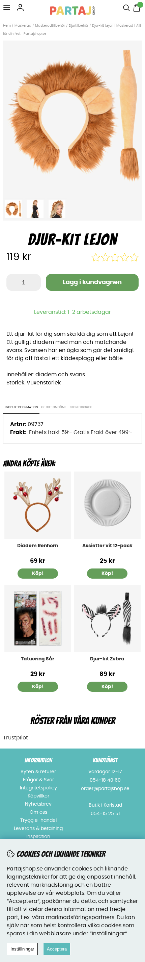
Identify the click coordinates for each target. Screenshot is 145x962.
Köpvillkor (38, 796)
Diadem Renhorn (37, 545)
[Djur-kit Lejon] (72, 191)
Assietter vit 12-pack (107, 545)
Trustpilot (15, 737)
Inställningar (22, 949)
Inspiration (38, 836)
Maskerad (22, 25)
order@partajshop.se (105, 788)
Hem (7, 25)
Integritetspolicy (38, 788)
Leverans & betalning (38, 828)
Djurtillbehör (78, 25)
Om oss (38, 812)
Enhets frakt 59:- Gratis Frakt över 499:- (81, 432)
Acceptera (57, 949)
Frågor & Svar (38, 780)
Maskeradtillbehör (50, 25)
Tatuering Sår (37, 659)
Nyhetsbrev (38, 804)
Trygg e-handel (38, 820)
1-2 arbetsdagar (89, 312)
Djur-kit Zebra (107, 659)
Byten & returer (38, 771)
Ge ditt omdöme (53, 407)
